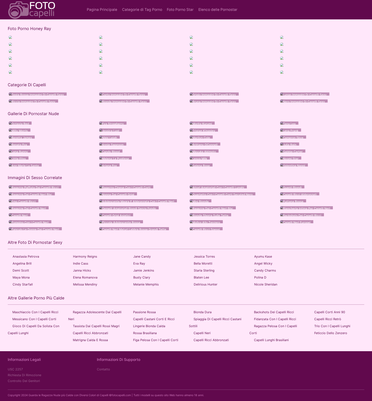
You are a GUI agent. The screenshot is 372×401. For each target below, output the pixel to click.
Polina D (260, 277)
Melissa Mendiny (85, 284)
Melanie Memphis (146, 284)
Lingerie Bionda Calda (149, 326)
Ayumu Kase (263, 256)
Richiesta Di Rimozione (24, 375)
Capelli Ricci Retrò (327, 319)
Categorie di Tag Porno (142, 9)
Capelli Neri (202, 333)
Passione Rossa (144, 312)
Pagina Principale (102, 9)
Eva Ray (139, 263)
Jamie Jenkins (143, 270)
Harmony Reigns (85, 256)
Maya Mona (21, 277)
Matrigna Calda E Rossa (90, 340)
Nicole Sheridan (265, 284)
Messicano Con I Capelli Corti (34, 319)
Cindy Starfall (23, 284)
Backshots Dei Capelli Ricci (274, 312)
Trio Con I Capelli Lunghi (332, 326)
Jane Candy (142, 256)
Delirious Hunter (205, 284)
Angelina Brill (22, 263)
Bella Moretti (203, 263)
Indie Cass (80, 263)
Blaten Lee (201, 277)
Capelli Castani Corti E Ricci (154, 319)
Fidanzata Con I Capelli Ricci (275, 319)
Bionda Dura (203, 312)
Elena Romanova (85, 277)
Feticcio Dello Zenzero (330, 333)
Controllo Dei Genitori (24, 381)
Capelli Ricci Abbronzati (90, 333)
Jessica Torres (204, 256)
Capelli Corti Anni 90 (329, 312)
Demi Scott (21, 270)
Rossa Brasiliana (145, 333)
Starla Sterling (204, 270)
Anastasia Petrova (26, 256)
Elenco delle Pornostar (217, 9)
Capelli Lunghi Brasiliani (271, 340)
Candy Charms (265, 270)
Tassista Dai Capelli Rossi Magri (96, 326)
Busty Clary (141, 277)
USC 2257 (15, 369)
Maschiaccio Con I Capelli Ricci (35, 312)
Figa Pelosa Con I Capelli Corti (155, 340)
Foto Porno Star (180, 9)
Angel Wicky (263, 263)
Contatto (103, 369)
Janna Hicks (82, 270)
